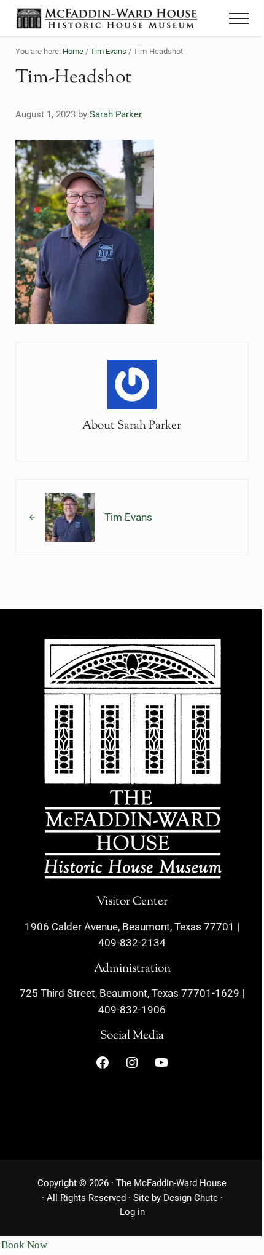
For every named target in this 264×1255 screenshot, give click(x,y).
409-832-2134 (132, 943)
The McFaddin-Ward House (171, 1183)
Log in (132, 1211)
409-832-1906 (132, 1010)
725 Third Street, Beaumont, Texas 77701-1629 (129, 993)
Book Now (24, 1245)
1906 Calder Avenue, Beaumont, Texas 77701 (130, 927)
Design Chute (190, 1197)
